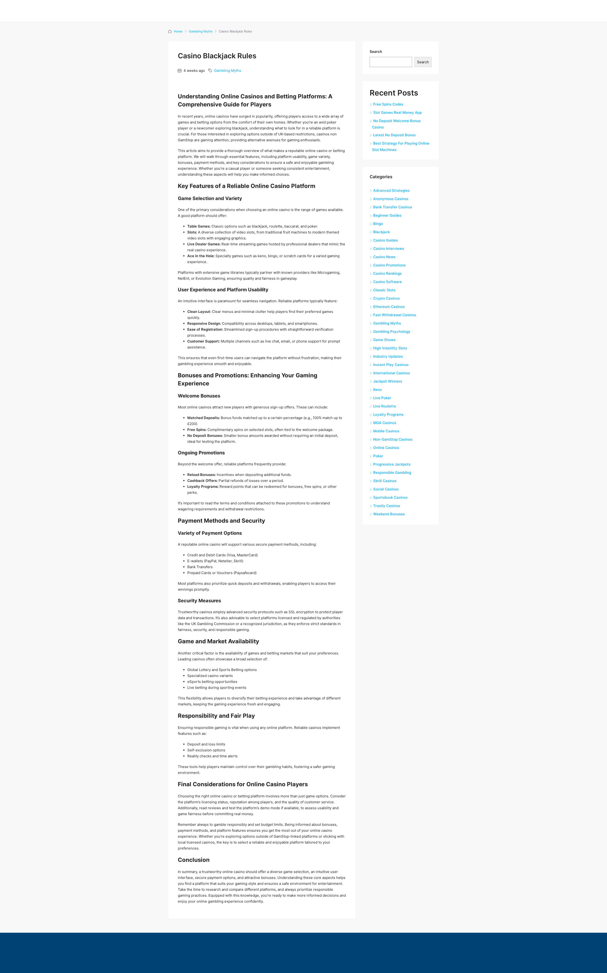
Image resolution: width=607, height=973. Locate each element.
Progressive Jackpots (391, 464)
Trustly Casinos (386, 505)
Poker (378, 456)
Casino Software (387, 281)
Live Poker (382, 398)
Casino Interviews (388, 248)
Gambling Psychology (391, 331)
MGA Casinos (384, 422)
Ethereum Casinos (389, 306)
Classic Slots (384, 290)
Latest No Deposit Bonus (394, 135)
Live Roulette (384, 406)
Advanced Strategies (391, 190)
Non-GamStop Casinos (392, 439)
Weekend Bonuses (389, 514)
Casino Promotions (389, 265)
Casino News (384, 257)
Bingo (378, 223)
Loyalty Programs (388, 414)
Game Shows (384, 340)
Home (178, 31)
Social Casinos (386, 489)
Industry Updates (388, 356)
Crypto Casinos (386, 298)
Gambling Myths (201, 31)
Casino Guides (385, 240)
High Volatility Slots (390, 348)
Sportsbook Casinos (390, 497)
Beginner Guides (387, 215)
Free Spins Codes (388, 104)
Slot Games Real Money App (397, 112)
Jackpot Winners (387, 381)
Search (376, 51)
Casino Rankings (387, 273)
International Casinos (391, 373)
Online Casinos (386, 447)
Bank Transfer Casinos (392, 207)
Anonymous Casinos (390, 198)
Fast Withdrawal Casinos (394, 315)
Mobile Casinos (386, 431)
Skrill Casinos (384, 481)
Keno (377, 389)
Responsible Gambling (392, 472)
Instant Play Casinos (391, 364)
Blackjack (381, 232)
